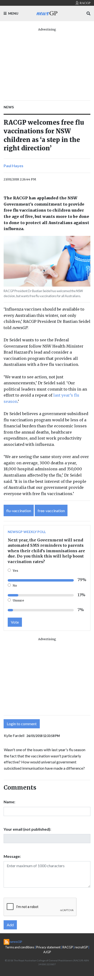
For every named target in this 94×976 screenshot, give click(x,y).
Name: (9, 801)
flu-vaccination (18, 510)
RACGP (67, 947)
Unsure (18, 600)
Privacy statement (48, 947)
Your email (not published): (27, 829)
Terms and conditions (19, 947)
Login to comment (22, 723)
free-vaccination (51, 510)
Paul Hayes (13, 165)
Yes (15, 570)
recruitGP (81, 947)
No (15, 585)
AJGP (47, 952)
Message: (12, 856)
